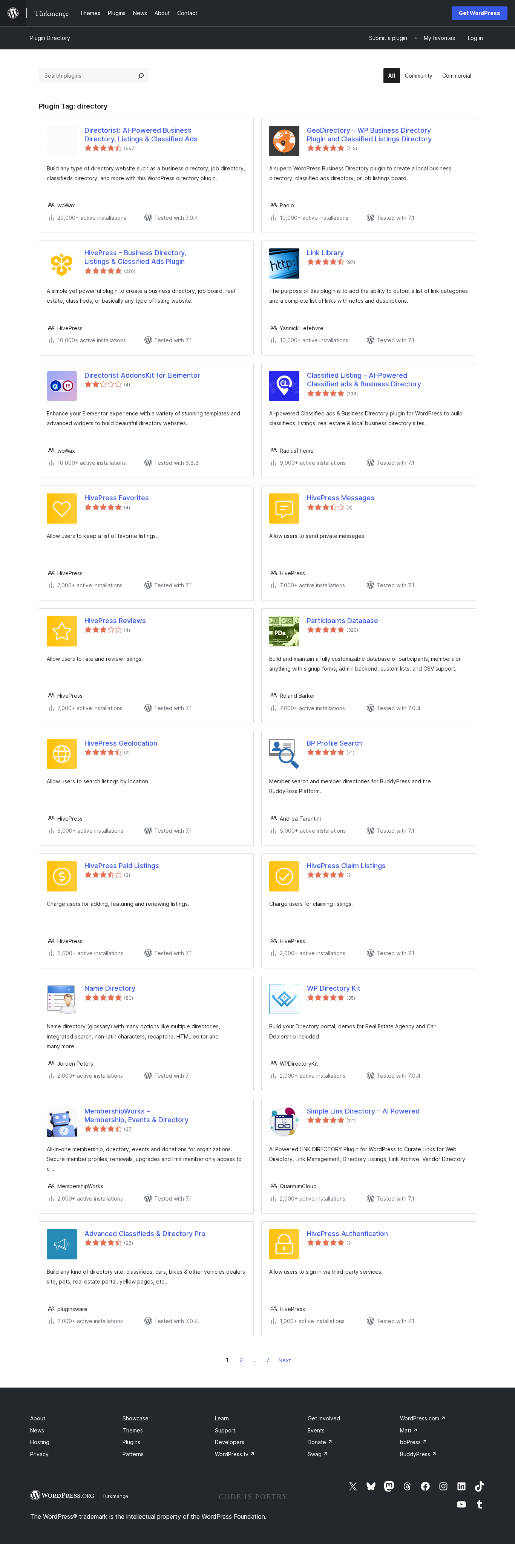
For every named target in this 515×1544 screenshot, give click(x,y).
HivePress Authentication (347, 1234)
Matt (409, 1430)
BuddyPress (418, 1454)
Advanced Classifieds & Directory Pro (144, 1234)
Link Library (325, 253)
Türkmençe (115, 1496)
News (37, 1430)
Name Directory (109, 988)
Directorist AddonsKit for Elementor (142, 375)
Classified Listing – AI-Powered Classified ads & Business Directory (364, 379)
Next (285, 1360)
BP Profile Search (334, 743)
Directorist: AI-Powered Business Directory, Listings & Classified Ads (141, 134)
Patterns (133, 1454)
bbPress (413, 1442)
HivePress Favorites (116, 498)
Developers (229, 1442)
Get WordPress (479, 13)
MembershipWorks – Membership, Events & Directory (136, 1115)
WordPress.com (423, 1418)
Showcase (136, 1418)
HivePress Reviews (115, 621)
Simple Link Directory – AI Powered (363, 1111)
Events (316, 1430)
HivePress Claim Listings (346, 866)
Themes (133, 1430)
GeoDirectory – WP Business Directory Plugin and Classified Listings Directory (369, 134)
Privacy (39, 1454)
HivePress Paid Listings (121, 866)
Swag (318, 1454)
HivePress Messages (340, 498)
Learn (222, 1418)
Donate (320, 1442)
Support (225, 1430)
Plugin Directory (50, 38)
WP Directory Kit (333, 988)
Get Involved (324, 1418)
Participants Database (342, 621)
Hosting (39, 1442)
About (37, 1418)
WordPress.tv (235, 1454)
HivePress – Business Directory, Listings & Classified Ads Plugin (135, 257)
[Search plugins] (141, 75)
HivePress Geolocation (120, 743)
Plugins (131, 1442)
